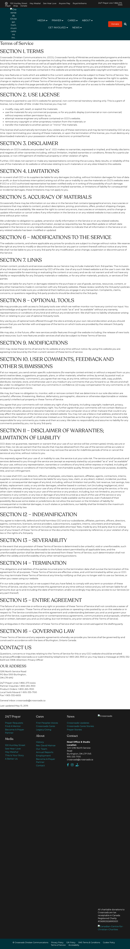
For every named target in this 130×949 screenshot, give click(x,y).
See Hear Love (49, 3)
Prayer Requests (14, 723)
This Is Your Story (14, 755)
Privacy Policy (57, 942)
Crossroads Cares (45, 726)
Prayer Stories (74, 729)
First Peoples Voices (47, 723)
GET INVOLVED (57, 27)
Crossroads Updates (78, 723)
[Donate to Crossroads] (78, 765)
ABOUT (86, 20)
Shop (15, 6)
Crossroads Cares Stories (80, 726)
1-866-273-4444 (117, 4)
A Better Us (11, 759)
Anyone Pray (64, 3)
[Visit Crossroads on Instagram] (73, 765)
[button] (115, 24)
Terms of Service (58, 945)
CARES (72, 20)
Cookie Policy (109, 942)
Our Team (41, 749)
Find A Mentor (13, 726)
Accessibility (74, 945)
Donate (23, 6)
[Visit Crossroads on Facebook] (69, 765)
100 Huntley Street (18, 3)
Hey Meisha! (35, 3)
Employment (43, 755)
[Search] (124, 24)
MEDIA (41, 20)
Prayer (8, 6)
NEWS (76, 27)
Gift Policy (70, 942)
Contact (40, 765)
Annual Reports (44, 752)
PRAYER (56, 20)
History (40, 742)
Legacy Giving (43, 729)
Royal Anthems (79, 3)
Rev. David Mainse (45, 745)
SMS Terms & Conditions (89, 942)
